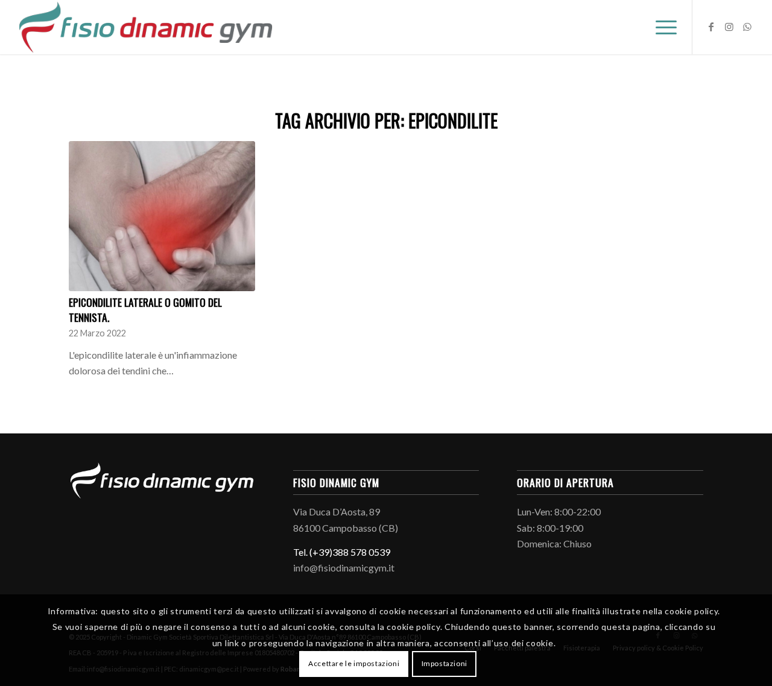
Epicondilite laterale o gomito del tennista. (145, 309)
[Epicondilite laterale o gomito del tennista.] (162, 216)
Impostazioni (444, 663)
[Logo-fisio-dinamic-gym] (146, 27)
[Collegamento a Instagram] (729, 26)
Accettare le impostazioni (353, 663)
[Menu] (662, 27)
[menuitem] (662, 27)
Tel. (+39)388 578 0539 (341, 552)
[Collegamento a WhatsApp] (747, 26)
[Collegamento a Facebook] (711, 26)
